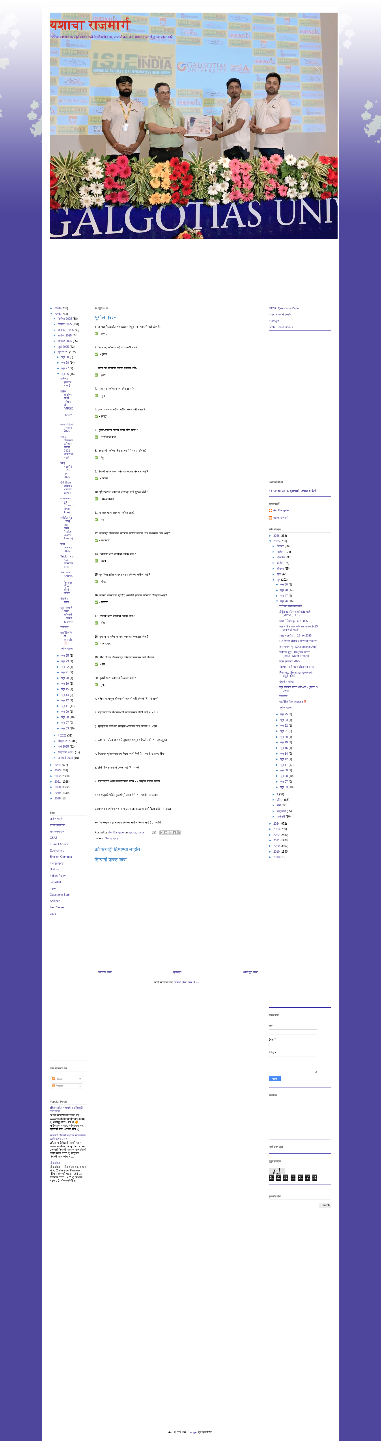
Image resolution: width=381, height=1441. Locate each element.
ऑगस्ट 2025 (65, 341)
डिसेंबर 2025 (65, 318)
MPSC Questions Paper (284, 308)
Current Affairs (59, 844)
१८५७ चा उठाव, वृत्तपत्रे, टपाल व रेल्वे (292, 491)
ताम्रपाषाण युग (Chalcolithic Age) (66, 505)
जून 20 (65, 678)
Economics (57, 850)
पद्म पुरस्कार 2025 (66, 547)
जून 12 (65, 700)
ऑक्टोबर (281, 557)
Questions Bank (60, 894)
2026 (58, 308)
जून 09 (65, 711)
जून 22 (65, 667)
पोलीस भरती (56, 819)
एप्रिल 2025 (65, 741)
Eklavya (274, 321)
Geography (112, 838)
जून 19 (65, 683)
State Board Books (281, 327)
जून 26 (65, 374)
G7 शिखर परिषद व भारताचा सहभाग (66, 488)
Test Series (57, 907)
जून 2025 (63, 352)
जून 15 (65, 689)
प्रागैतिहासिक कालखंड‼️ (66, 638)
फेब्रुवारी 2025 (66, 752)
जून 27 (65, 368)
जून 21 (65, 672)
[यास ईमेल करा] (161, 832)
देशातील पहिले (64, 600)
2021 (58, 781)
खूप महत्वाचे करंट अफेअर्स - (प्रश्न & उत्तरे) (66, 614)
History (54, 869)
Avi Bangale (281, 510)
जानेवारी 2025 (66, 757)
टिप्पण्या (59, 1086)
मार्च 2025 (64, 746)
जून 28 (65, 362)
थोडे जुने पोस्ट (250, 972)
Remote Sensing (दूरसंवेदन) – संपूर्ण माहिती (66, 583)
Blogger (192, 1432)
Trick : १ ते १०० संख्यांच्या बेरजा (66, 561)
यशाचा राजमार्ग (90, 25)
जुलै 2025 (64, 346)
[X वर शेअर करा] (170, 832)
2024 (58, 765)
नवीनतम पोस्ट (105, 972)
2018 (58, 798)
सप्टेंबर (280, 563)
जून (279, 579)
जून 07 (65, 722)
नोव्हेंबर (280, 551)
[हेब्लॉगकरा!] (166, 832)
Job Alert (55, 882)
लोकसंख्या (55, 1163)
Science (55, 901)
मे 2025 (62, 735)
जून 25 (65, 655)
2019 (58, 793)
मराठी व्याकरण (57, 825)
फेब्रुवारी (282, 811)
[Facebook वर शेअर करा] (174, 832)
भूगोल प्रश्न (66, 648)
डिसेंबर (281, 546)
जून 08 (65, 717)
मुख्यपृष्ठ (177, 972)
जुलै (279, 574)
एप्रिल (280, 799)
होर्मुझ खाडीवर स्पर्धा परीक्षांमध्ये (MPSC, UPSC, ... (294, 613)
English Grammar (61, 856)
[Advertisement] (182, 271)
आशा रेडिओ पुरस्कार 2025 (66, 428)
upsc (53, 913)
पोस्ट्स (59, 1078)
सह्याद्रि (64, 627)
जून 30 (65, 357)
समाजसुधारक (57, 831)
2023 (58, 770)
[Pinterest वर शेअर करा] (178, 832)
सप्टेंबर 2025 (65, 335)
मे (278, 794)
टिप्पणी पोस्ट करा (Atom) (187, 982)
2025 (58, 313)
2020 (58, 787)
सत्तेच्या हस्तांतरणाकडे (65, 382)
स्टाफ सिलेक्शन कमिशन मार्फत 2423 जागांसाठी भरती (66, 447)
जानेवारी (281, 816)
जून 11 (65, 706)
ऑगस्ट (281, 568)
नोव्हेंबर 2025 (65, 324)
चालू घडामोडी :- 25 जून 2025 (66, 469)
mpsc (53, 888)
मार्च (279, 805)
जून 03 (65, 728)
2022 (58, 776)
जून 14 (65, 695)
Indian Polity (58, 875)
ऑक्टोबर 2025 (66, 330)
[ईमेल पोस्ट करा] (154, 832)
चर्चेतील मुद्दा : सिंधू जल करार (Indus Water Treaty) (66, 528)
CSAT (53, 837)
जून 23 (65, 661)
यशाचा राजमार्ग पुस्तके (280, 314)
